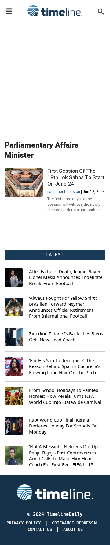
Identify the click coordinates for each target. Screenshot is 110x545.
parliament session (63, 192)
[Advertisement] (55, 77)
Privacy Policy (23, 523)
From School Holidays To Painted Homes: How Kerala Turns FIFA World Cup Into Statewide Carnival (65, 396)
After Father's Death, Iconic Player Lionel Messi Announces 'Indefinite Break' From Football (65, 277)
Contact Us (40, 529)
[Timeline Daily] (55, 10)
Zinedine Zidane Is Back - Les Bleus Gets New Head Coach (66, 337)
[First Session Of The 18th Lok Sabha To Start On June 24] (24, 182)
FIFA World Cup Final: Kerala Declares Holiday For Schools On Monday (63, 426)
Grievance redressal (75, 523)
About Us (73, 529)
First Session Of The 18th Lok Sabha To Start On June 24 (75, 177)
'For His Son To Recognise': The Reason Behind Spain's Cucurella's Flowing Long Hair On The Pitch (64, 366)
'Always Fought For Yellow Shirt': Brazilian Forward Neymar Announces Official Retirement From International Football (63, 307)
